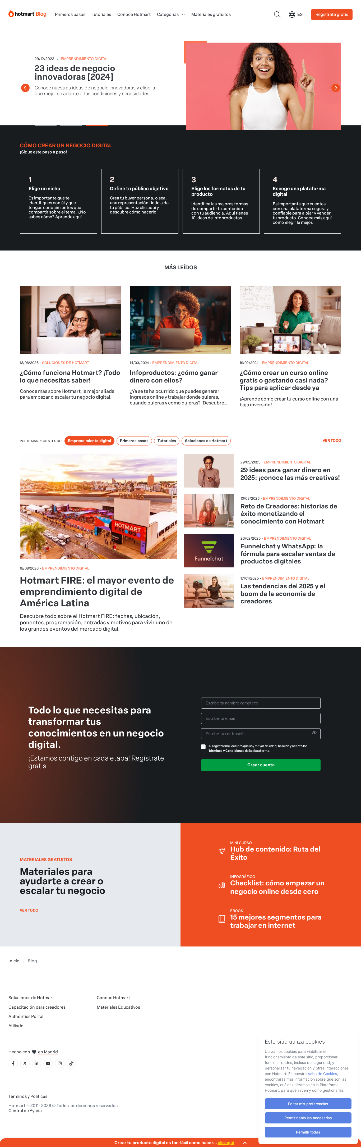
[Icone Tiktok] (71, 1063)
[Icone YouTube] (48, 1063)
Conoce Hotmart (134, 14)
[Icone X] (25, 1063)
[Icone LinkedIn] (36, 1063)
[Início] (27, 12)
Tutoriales (101, 14)
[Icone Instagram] (59, 1063)
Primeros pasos (70, 14)
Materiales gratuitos (211, 14)
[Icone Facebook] (13, 1063)
